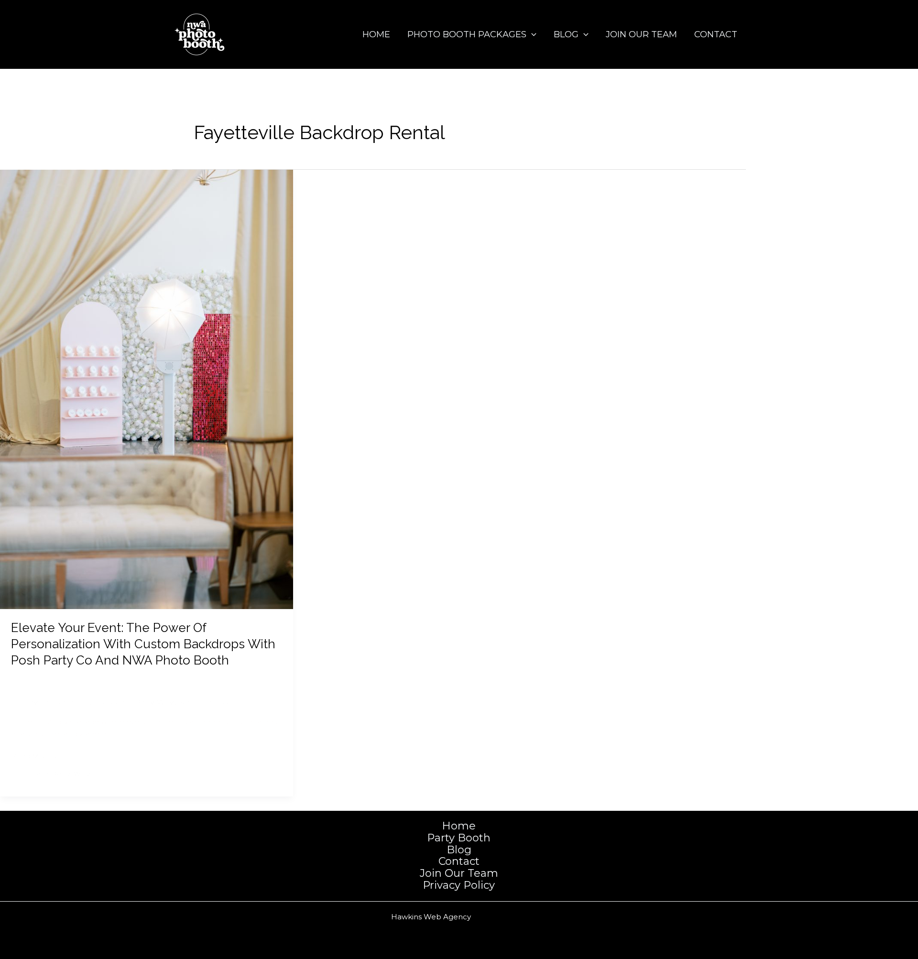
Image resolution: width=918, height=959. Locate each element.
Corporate (113, 702)
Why (165, 702)
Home (376, 34)
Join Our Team (641, 34)
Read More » (34, 757)
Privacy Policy (459, 886)
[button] (531, 34)
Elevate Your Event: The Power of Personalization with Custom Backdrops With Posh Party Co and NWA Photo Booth (143, 644)
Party (144, 702)
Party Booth (459, 838)
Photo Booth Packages (466, 34)
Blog (566, 34)
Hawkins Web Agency (431, 916)
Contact (715, 34)
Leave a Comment (54, 702)
